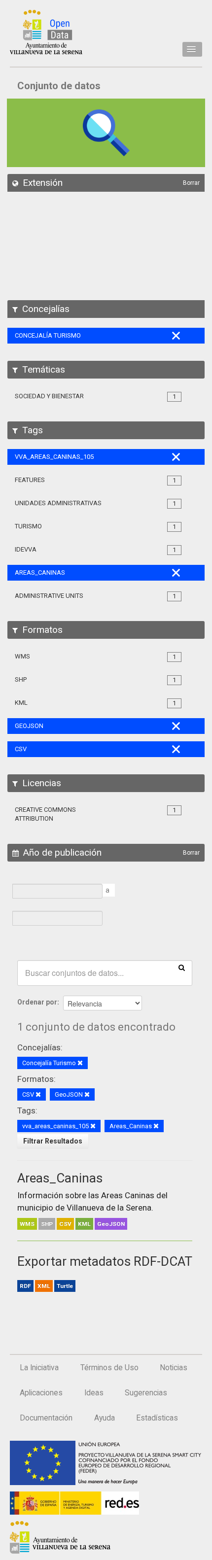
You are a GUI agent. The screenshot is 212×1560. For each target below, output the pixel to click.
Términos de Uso (109, 1367)
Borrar (191, 182)
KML (84, 1223)
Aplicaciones (41, 1392)
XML (43, 1286)
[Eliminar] (80, 1063)
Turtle (65, 1286)
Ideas (94, 1392)
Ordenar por (37, 1002)
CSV (65, 1223)
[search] (181, 967)
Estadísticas (157, 1418)
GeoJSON (111, 1223)
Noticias (173, 1367)
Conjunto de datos (59, 86)
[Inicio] (46, 32)
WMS (27, 1223)
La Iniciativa (39, 1367)
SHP (47, 1223)
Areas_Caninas (60, 1178)
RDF (25, 1286)
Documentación (46, 1418)
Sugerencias (146, 1392)
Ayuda (104, 1418)
